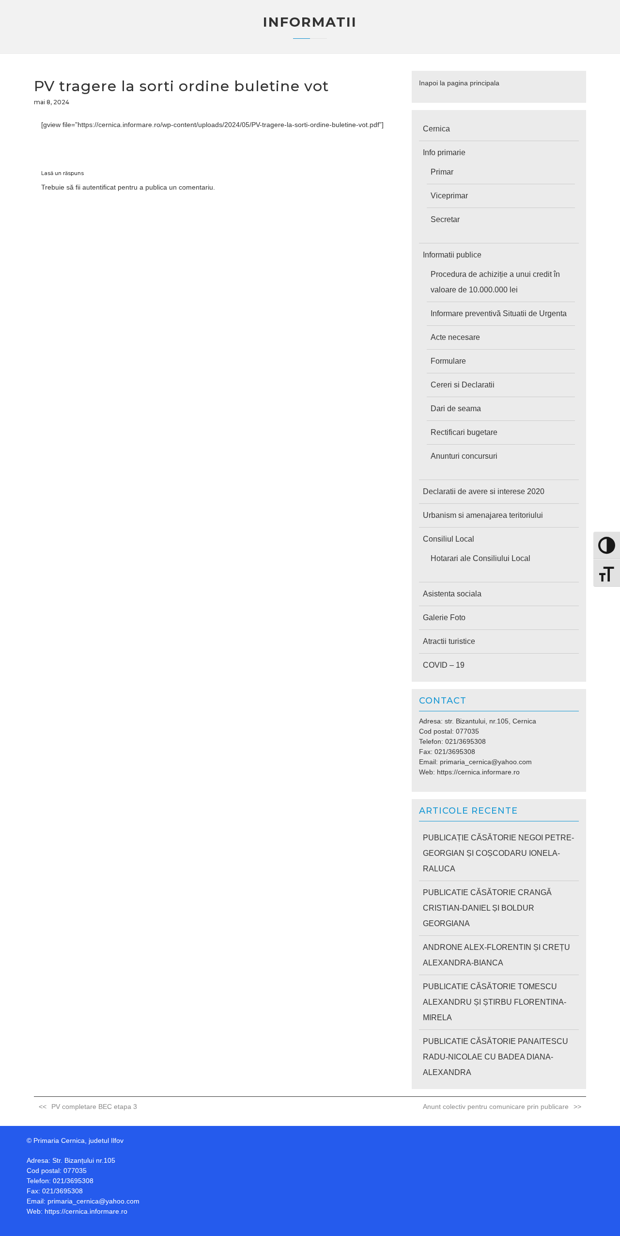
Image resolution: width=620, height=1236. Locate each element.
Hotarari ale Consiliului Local (480, 558)
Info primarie (444, 152)
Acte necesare (455, 337)
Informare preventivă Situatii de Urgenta (499, 313)
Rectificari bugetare (464, 432)
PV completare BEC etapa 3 (94, 1106)
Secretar (445, 219)
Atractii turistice (449, 641)
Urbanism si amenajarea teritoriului (483, 515)
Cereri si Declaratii (463, 385)
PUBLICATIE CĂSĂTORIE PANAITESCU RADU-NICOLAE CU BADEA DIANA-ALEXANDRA (495, 1056)
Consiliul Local (448, 539)
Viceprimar (449, 196)
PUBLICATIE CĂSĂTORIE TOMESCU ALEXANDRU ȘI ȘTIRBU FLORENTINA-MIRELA (494, 1002)
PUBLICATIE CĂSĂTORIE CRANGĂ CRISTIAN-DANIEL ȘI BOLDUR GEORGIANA (487, 908)
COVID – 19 (444, 665)
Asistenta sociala (452, 594)
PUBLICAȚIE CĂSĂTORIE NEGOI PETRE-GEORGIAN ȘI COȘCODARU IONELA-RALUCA (498, 853)
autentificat (99, 187)
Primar (442, 172)
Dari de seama (456, 408)
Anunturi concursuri (464, 456)
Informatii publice (452, 255)
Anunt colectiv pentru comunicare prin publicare (496, 1106)
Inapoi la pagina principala (459, 83)
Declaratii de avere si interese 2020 (483, 491)
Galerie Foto (444, 617)
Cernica (436, 129)
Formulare (448, 361)
